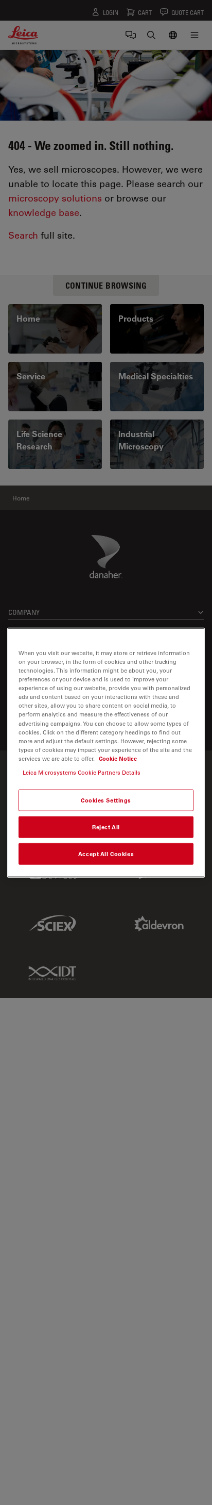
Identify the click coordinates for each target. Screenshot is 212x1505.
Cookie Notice (118, 758)
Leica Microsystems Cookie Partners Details (81, 772)
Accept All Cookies (106, 853)
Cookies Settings (106, 800)
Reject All (106, 826)
